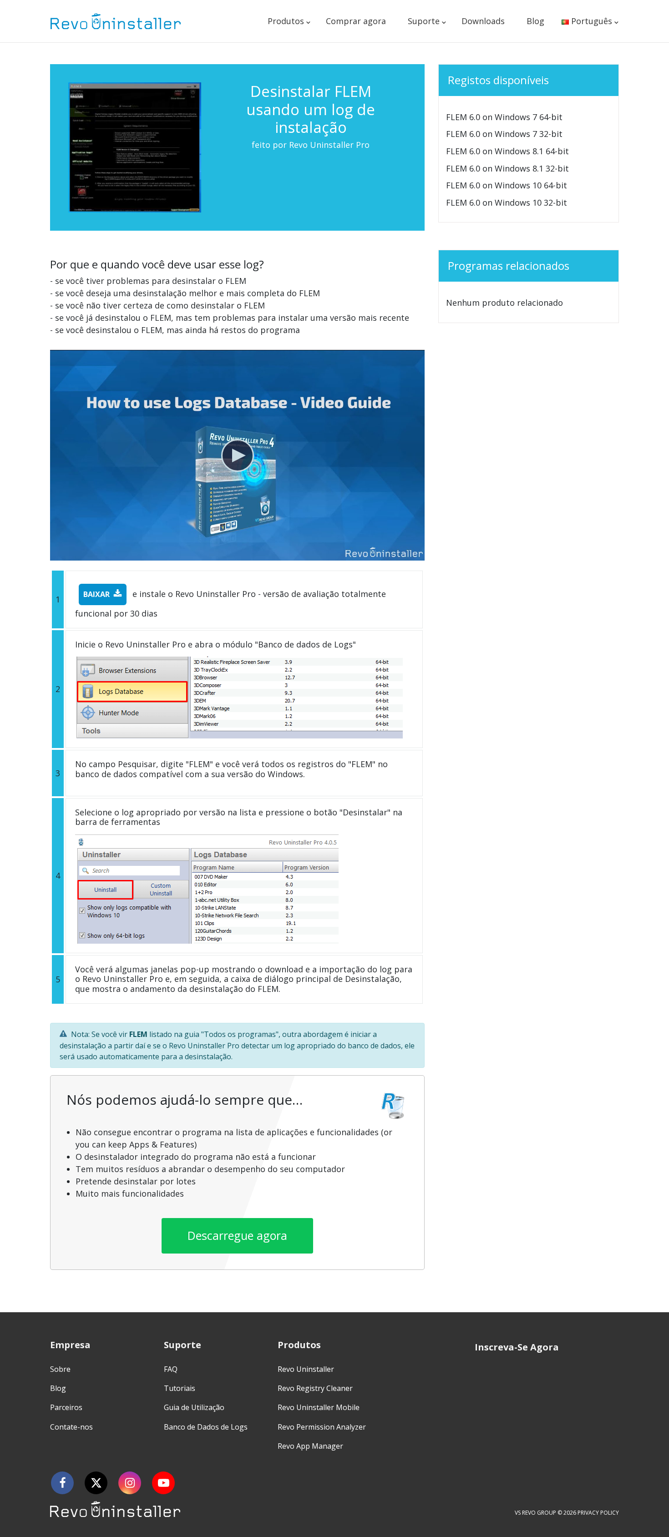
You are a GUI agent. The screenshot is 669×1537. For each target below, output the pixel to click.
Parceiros (66, 1407)
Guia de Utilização (194, 1407)
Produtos (286, 20)
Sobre (60, 1369)
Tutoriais (179, 1388)
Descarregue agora (237, 1235)
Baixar (96, 594)
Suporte (424, 20)
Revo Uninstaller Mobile (319, 1407)
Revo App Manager (310, 1446)
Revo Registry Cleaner (315, 1388)
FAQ (170, 1369)
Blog (535, 20)
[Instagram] (129, 1482)
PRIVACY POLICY (598, 1513)
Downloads (483, 20)
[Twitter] (96, 1482)
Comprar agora (356, 20)
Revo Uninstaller (306, 1369)
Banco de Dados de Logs (206, 1427)
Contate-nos (71, 1427)
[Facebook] (62, 1482)
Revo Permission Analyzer (322, 1427)
